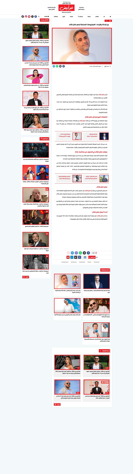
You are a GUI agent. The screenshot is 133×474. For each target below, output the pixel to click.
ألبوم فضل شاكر (82, 262)
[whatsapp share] (57, 66)
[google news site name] (85, 257)
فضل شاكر (101, 94)
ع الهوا (89, 16)
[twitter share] (60, 66)
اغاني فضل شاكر (96, 262)
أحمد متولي (106, 66)
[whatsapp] (68, 253)
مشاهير (97, 16)
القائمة (46, 16)
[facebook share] (63, 66)
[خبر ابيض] (66, 8)
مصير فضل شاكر (74, 262)
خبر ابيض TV (80, 16)
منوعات (71, 16)
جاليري (64, 16)
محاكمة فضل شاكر (65, 262)
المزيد (58, 404)
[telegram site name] (71, 257)
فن (104, 16)
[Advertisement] (82, 81)
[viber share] (54, 66)
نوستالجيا (56, 16)
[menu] (38, 16)
